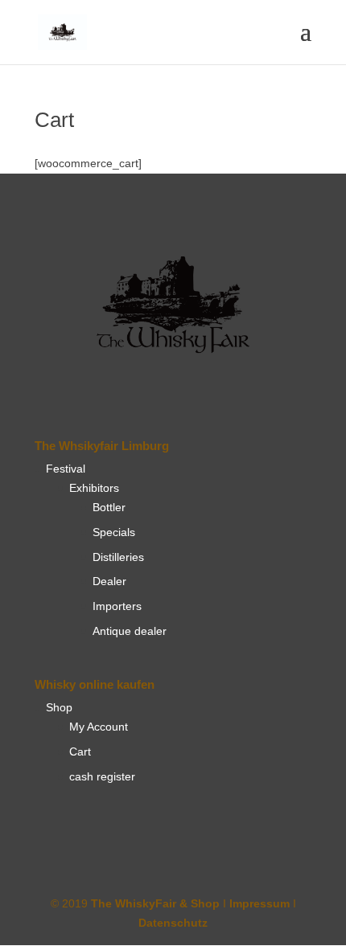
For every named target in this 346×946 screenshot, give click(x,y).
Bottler (109, 507)
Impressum (259, 903)
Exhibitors (94, 487)
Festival (65, 468)
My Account (98, 726)
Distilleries (118, 557)
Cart (80, 751)
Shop (59, 707)
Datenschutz (173, 922)
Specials (114, 532)
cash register (102, 776)
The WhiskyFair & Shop (155, 903)
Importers (117, 606)
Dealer (109, 581)
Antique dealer (130, 631)
